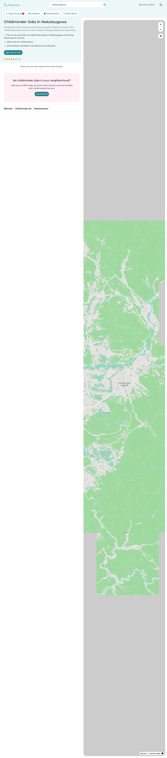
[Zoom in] (160, 24)
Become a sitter (147, 5)
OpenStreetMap (155, 753)
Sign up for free (13, 52)
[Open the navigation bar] (160, 4)
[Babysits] (12, 5)
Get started (41, 94)
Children (35, 13)
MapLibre (143, 753)
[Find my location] (160, 36)
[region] (124, 388)
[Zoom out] (160, 29)
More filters (71, 13)
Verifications (52, 13)
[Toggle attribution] (162, 753)
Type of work (15, 13)
